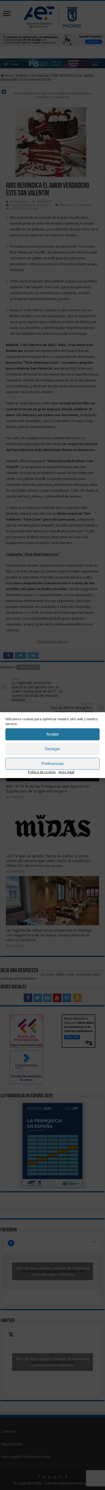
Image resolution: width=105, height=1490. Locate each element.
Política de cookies (42, 772)
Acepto (52, 734)
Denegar (52, 748)
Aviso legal (66, 772)
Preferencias (52, 763)
